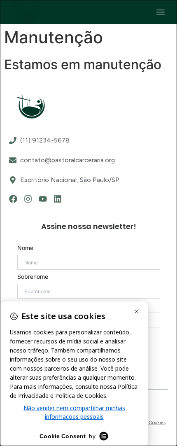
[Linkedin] (58, 199)
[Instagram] (28, 199)
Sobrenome (32, 277)
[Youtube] (43, 199)
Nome (25, 248)
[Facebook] (13, 199)
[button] (160, 12)
